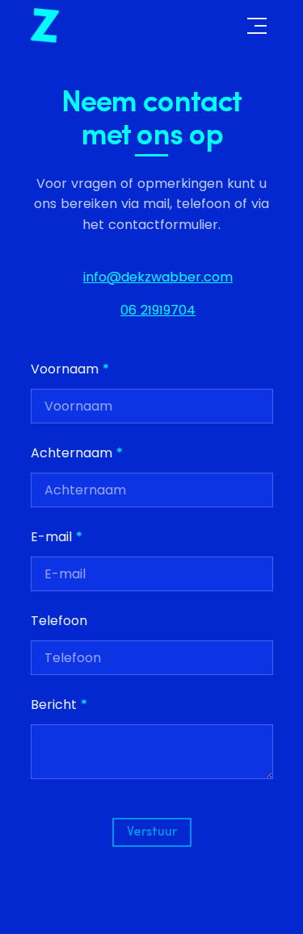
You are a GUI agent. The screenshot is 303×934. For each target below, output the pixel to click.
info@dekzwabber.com (158, 277)
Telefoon (59, 620)
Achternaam (77, 453)
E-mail (56, 536)
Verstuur (152, 832)
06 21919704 (158, 310)
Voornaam (70, 369)
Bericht (59, 704)
